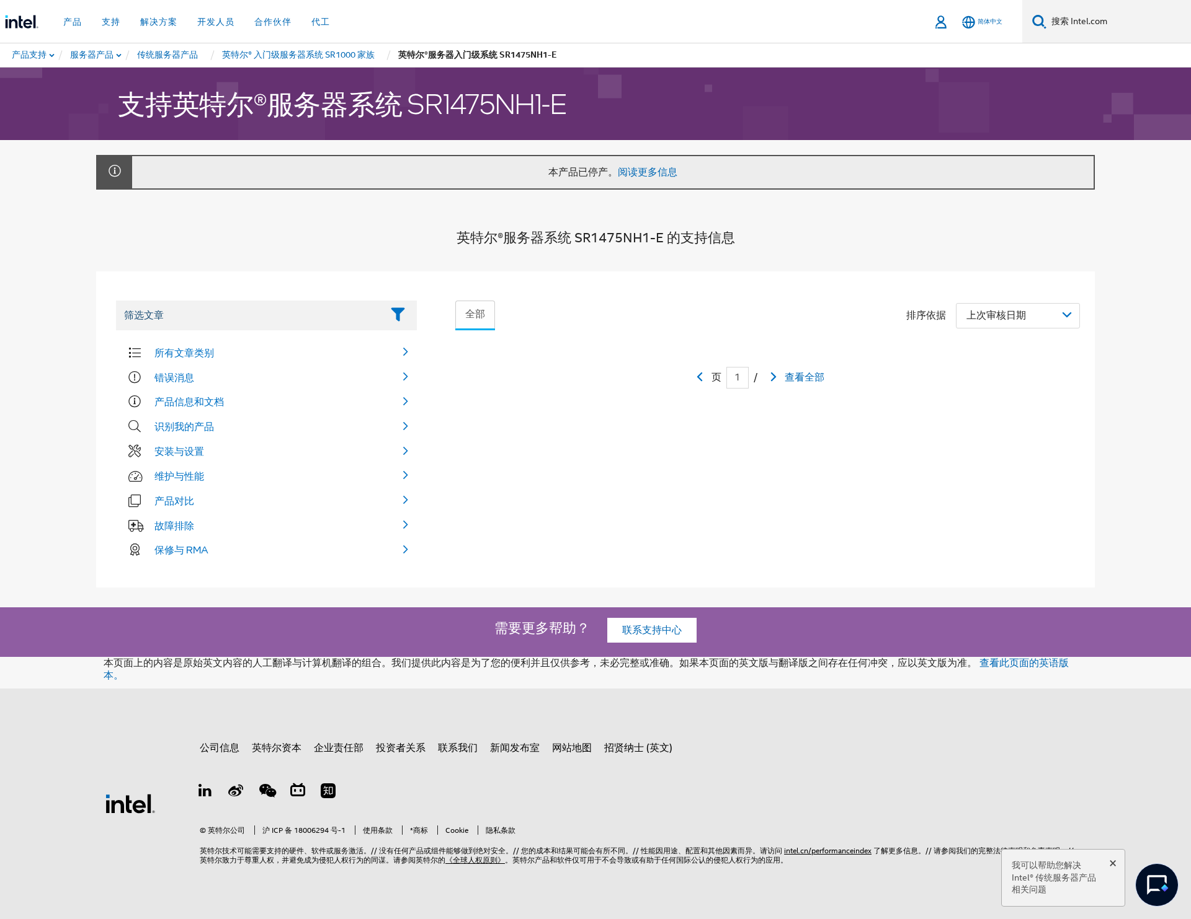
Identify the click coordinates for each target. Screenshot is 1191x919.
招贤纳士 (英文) (638, 748)
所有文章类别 (184, 352)
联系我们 (458, 748)
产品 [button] (72, 21)
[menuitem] (92, 55)
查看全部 (804, 377)
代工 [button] (320, 21)
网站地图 (572, 748)
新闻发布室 (515, 748)
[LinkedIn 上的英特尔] (205, 792)
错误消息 (174, 377)
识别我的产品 (184, 426)
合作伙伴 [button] (273, 21)
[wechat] (266, 792)
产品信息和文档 (189, 401)
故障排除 (174, 525)
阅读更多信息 (647, 172)
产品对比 (174, 501)
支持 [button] (111, 21)
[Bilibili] (297, 792)
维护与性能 (179, 476)
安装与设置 (179, 451)
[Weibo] (236, 792)
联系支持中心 (652, 630)
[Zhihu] (328, 792)
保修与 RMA (181, 549)
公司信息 (219, 748)
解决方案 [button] (158, 21)
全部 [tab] (475, 314)
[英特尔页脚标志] (130, 803)
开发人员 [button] (215, 21)
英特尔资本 (276, 748)
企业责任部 (339, 748)
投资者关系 (401, 748)
